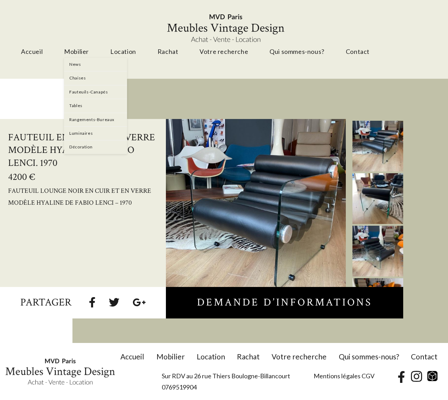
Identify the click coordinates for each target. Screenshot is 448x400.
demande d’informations (284, 303)
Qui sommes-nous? (369, 356)
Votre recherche (299, 356)
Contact (424, 356)
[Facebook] (92, 302)
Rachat (248, 356)
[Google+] (139, 302)
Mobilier (170, 356)
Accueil (132, 356)
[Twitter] (114, 302)
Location (211, 356)
